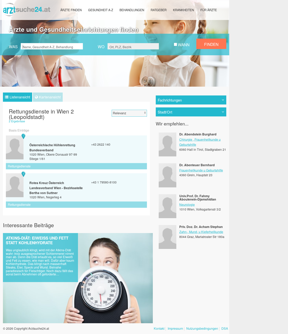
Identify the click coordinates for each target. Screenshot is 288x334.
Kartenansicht (50, 96)
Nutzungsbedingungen (202, 329)
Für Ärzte (208, 10)
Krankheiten (183, 10)
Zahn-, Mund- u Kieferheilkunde (201, 232)
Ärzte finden (71, 10)
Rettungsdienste (19, 166)
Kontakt (159, 329)
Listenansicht (20, 96)
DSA (224, 329)
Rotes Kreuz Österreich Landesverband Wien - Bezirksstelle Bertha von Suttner (56, 188)
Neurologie (187, 204)
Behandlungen (132, 10)
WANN (183, 44)
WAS (13, 46)
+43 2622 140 (100, 144)
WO (101, 46)
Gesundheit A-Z (100, 10)
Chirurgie (185, 139)
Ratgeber (159, 10)
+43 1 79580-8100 (104, 182)
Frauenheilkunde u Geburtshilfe (201, 170)
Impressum (175, 329)
